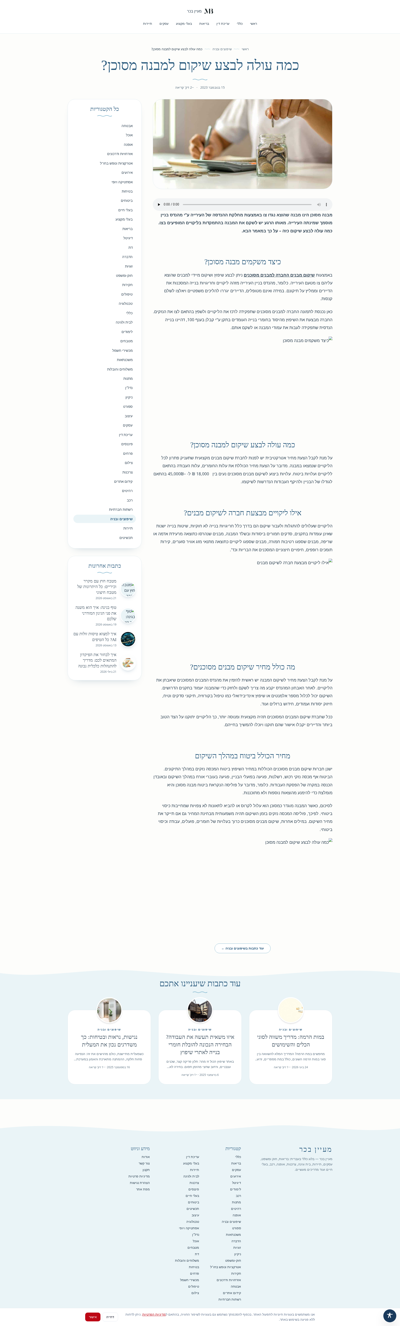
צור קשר (144, 1163)
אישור (93, 1317)
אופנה (128, 144)
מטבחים (126, 341)
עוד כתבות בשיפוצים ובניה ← (242, 948)
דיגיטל (128, 238)
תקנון (146, 1169)
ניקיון (129, 397)
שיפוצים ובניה (222, 49)
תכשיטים (126, 537)
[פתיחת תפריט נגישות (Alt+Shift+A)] (389, 1315)
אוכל (129, 135)
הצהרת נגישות (140, 1182)
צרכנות (127, 472)
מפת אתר (143, 1189)
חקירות (127, 284)
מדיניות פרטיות (139, 1176)
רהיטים (127, 490)
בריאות (204, 23)
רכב (130, 500)
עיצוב (129, 416)
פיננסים (127, 444)
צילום (129, 462)
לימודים (127, 331)
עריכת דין (222, 23)
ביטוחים (127, 200)
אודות (146, 1157)
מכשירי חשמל (122, 350)
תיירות (147, 23)
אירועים (127, 172)
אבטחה (127, 125)
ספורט (128, 406)
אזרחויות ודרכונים (120, 153)
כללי (240, 23)
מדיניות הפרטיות (154, 1314)
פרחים (128, 453)
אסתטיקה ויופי (122, 182)
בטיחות (127, 191)
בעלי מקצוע (184, 23)
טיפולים (127, 294)
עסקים (164, 23)
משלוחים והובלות (120, 369)
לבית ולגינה (124, 322)
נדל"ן (129, 387)
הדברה (127, 256)
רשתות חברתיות (121, 509)
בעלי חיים (125, 210)
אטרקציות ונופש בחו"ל (116, 163)
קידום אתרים (123, 481)
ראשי (253, 23)
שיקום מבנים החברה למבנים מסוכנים (279, 275)
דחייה (110, 1317)
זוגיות (129, 266)
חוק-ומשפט (124, 275)
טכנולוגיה (126, 303)
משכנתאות (125, 359)
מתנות (128, 378)
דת (130, 247)
